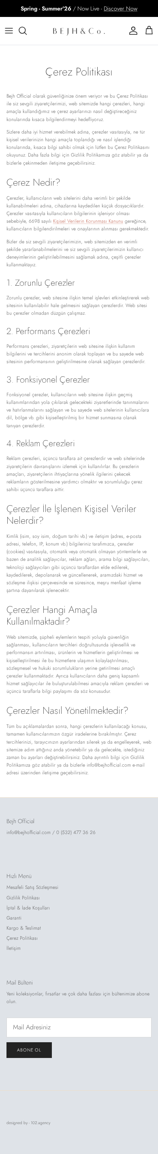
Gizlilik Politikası (23, 897)
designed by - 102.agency (28, 1123)
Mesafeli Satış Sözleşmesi (32, 887)
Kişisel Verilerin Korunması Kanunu (88, 221)
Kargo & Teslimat (23, 928)
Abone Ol (29, 1050)
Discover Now (120, 8)
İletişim (13, 948)
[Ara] (27, 31)
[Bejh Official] (79, 31)
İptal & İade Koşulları (28, 907)
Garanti (13, 918)
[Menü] (9, 31)
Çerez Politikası (22, 938)
